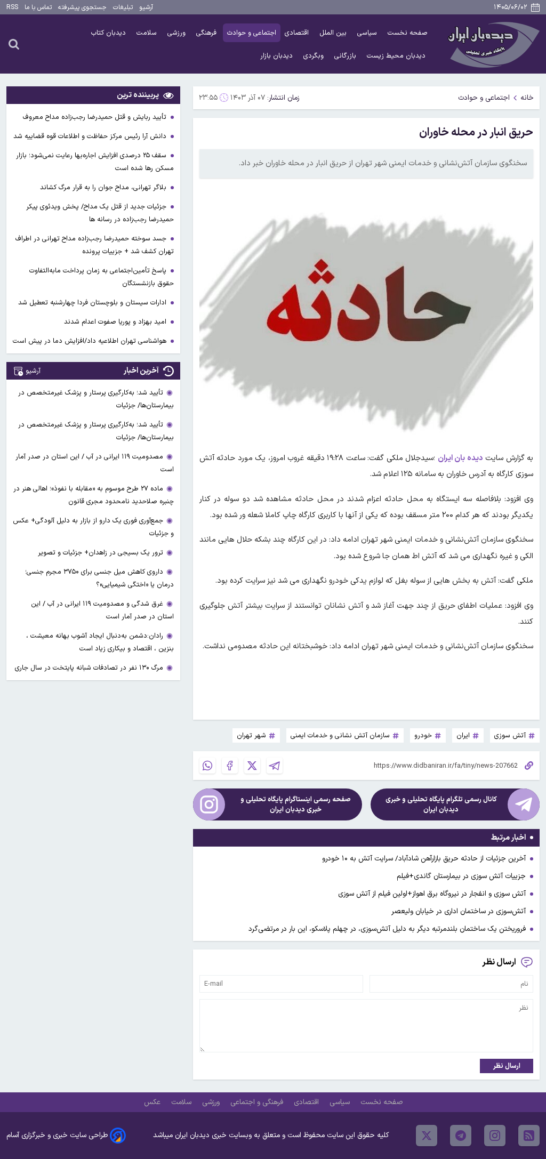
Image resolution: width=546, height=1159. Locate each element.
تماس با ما (38, 7)
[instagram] (494, 1135)
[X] (252, 766)
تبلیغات (123, 7)
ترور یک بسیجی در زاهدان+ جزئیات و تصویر (100, 553)
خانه (527, 97)
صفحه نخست (408, 33)
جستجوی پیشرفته (82, 7)
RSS (12, 7)
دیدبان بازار (277, 56)
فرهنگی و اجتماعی (257, 1102)
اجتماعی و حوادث (251, 33)
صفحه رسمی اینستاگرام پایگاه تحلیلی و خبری (295, 804)
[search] (14, 43)
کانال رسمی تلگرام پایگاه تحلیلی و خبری (441, 804)
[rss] (529, 1135)
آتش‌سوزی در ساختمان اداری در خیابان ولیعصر (458, 911)
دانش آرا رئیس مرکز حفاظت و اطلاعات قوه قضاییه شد (90, 136)
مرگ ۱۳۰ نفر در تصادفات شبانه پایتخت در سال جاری (89, 668)
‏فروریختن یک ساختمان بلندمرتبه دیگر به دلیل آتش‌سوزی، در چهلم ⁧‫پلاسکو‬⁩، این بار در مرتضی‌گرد (387, 929)
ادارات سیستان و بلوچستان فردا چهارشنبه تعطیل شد (93, 302)
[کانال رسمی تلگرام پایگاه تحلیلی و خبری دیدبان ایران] (524, 804)
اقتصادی (298, 33)
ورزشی (177, 33)
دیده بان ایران (460, 458)
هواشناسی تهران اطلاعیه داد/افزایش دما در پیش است (90, 341)
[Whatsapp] (207, 766)
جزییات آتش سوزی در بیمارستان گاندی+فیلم (461, 876)
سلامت (147, 33)
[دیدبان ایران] (492, 44)
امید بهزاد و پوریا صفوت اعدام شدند (116, 322)
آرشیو (146, 7)
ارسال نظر (506, 1066)
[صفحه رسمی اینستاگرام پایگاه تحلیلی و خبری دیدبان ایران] (209, 804)
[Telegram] (275, 766)
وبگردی (314, 56)
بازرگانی (346, 56)
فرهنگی (207, 33)
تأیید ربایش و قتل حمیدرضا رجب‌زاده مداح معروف (95, 117)
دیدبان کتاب (109, 33)
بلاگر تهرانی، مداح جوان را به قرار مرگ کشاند (104, 187)
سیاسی (368, 33)
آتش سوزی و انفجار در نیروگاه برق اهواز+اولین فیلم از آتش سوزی (432, 893)
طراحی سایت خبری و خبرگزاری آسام (57, 1135)
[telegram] (460, 1135)
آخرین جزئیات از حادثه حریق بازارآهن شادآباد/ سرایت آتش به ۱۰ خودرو (424, 858)
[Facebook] (230, 766)
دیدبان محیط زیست (397, 56)
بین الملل (334, 33)
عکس (153, 1102)
